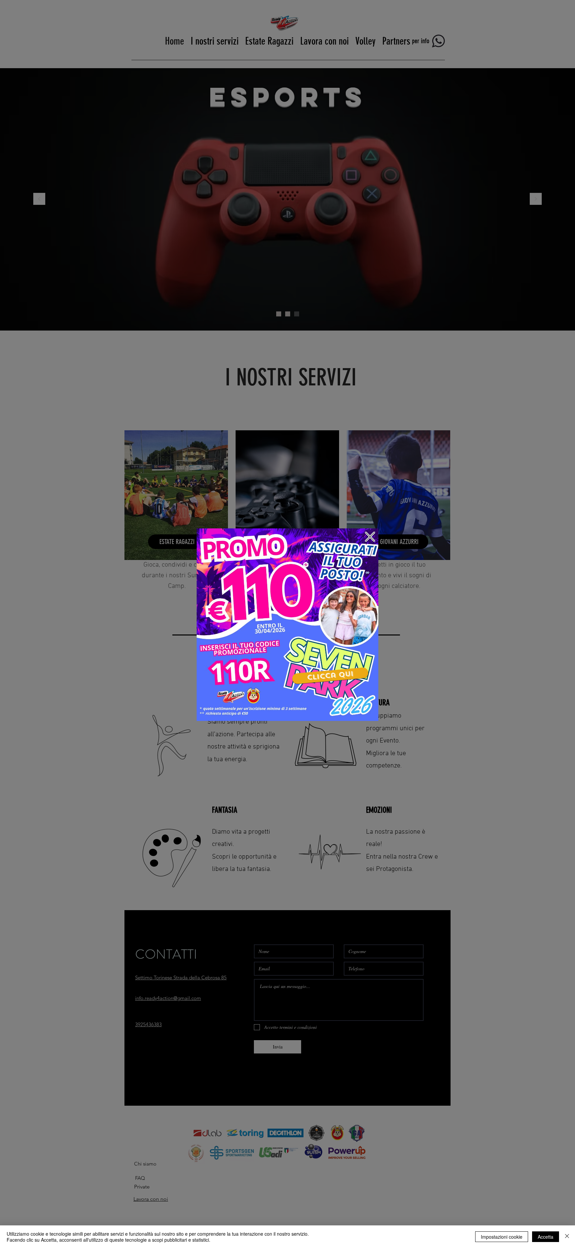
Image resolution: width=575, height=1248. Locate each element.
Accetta (545, 1236)
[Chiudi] (567, 1237)
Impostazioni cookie (501, 1236)
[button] (370, 537)
